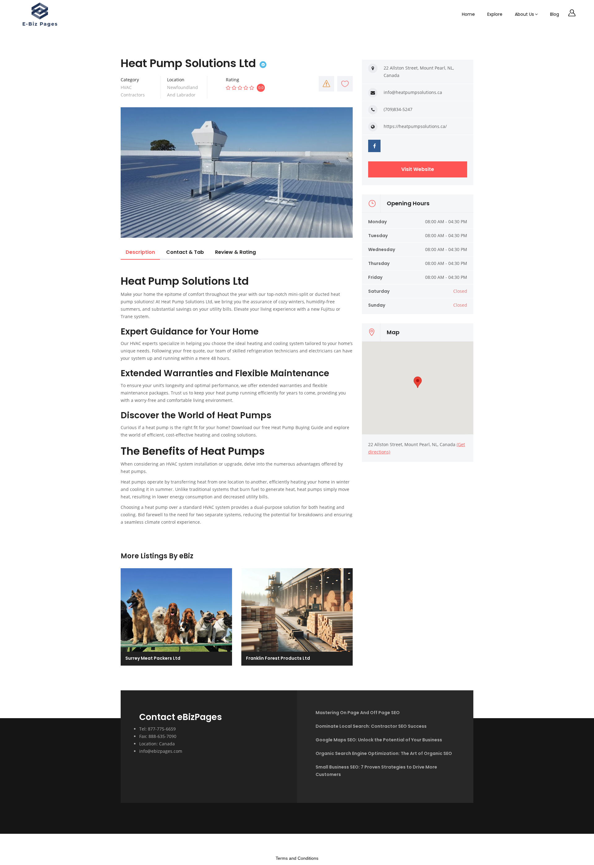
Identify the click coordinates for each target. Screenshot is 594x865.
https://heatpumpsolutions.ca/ (415, 126)
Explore (494, 14)
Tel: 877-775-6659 (157, 729)
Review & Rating (235, 252)
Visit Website (417, 169)
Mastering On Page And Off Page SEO (358, 712)
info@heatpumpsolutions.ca (413, 92)
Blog (554, 14)
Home (468, 14)
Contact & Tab (185, 252)
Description (140, 252)
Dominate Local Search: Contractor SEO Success (371, 726)
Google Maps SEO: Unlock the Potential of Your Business (379, 740)
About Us (524, 14)
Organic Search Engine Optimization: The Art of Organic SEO (384, 753)
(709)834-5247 (398, 109)
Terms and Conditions (297, 858)
